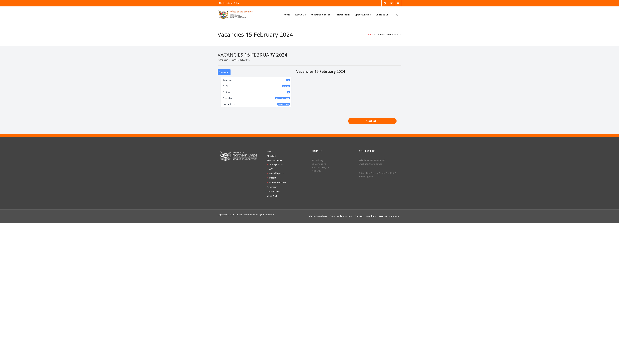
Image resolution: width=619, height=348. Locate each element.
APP (271, 169)
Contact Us (382, 14)
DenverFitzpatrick (241, 60)
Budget (272, 177)
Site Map (359, 216)
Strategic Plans (276, 164)
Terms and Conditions (341, 216)
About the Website (318, 216)
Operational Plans (277, 182)
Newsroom (343, 14)
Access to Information (389, 216)
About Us (300, 14)
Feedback (371, 216)
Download (224, 72)
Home (287, 14)
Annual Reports (276, 173)
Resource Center (320, 14)
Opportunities (362, 14)
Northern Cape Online (229, 3)
